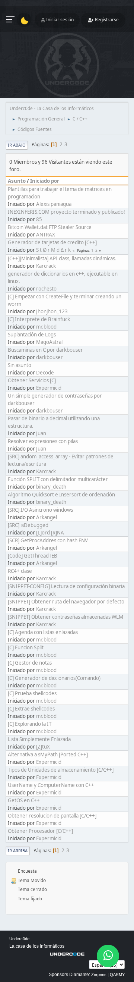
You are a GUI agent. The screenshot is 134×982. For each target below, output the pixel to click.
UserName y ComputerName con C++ (51, 785)
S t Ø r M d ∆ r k (53, 250)
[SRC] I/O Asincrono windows (40, 509)
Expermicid (48, 388)
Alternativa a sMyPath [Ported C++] (48, 754)
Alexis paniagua (53, 204)
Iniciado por (44, 181)
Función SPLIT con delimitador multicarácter (58, 479)
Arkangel (46, 517)
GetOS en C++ (24, 800)
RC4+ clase (20, 571)
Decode (45, 372)
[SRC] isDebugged (28, 525)
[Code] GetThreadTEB (32, 555)
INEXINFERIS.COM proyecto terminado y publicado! (66, 211)
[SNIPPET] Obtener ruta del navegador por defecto (66, 601)
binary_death (51, 486)
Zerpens (98, 974)
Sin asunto (19, 365)
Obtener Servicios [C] (32, 380)
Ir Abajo (17, 145)
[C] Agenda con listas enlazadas (43, 632)
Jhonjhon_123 (52, 311)
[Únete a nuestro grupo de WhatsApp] (108, 956)
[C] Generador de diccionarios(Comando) (54, 678)
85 (39, 219)
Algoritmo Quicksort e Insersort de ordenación (61, 494)
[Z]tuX (43, 746)
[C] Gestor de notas (30, 662)
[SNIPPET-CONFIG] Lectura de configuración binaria (66, 586)
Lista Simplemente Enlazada (39, 739)
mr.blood (46, 326)
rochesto (46, 288)
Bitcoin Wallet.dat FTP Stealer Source (50, 227)
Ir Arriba (18, 850)
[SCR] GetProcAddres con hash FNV (48, 540)
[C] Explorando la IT (29, 724)
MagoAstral (49, 342)
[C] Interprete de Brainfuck (39, 319)
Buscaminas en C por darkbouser (45, 349)
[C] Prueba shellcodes (32, 693)
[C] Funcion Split (26, 647)
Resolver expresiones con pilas (43, 441)
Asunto (17, 181)
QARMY (117, 974)
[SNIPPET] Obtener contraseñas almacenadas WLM (65, 617)
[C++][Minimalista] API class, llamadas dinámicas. (62, 258)
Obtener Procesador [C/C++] (40, 831)
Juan (41, 433)
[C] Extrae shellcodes (31, 708)
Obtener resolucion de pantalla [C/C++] (52, 815)
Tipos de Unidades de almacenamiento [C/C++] (61, 769)
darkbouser (49, 357)
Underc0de (19, 938)
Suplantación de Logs (32, 334)
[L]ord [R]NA (50, 532)
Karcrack (46, 266)
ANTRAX (45, 234)
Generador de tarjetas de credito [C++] (52, 242)
